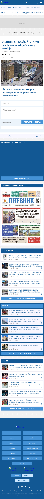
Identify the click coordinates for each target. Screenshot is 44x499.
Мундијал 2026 (28, 13)
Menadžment (4, 491)
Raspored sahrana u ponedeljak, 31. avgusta (22, 347)
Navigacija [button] (41, 2)
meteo (4, 13)
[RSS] (29, 487)
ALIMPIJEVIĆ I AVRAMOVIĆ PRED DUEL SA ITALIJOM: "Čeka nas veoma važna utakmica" (22, 393)
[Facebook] (15, 487)
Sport (37, 8)
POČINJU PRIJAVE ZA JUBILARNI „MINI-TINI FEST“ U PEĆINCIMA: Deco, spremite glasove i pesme (22, 257)
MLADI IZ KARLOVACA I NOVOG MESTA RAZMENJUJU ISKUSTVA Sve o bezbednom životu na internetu (22, 330)
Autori (32, 491)
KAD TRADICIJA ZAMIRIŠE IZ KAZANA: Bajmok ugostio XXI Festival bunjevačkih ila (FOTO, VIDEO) (22, 292)
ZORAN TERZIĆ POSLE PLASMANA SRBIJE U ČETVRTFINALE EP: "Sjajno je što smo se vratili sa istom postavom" (22, 367)
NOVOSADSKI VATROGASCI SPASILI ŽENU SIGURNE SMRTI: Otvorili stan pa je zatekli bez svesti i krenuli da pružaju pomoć (22, 312)
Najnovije (12, 8)
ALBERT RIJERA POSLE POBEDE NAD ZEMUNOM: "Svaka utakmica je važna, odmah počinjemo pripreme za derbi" (22, 385)
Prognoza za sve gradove (22, 178)
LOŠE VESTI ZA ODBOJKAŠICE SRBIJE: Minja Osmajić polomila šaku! (22, 376)
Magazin (32, 453)
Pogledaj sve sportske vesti (22, 409)
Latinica (16, 476)
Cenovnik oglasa (14, 491)
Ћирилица (27, 476)
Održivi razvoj (32, 448)
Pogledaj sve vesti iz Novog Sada (22, 353)
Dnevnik (8, 55)
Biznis (20, 8)
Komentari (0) (8, 58)
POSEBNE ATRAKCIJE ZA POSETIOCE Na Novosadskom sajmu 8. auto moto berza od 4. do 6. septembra (22, 321)
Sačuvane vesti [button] (32, 2)
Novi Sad (32, 443)
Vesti (3, 8)
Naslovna (5, 33)
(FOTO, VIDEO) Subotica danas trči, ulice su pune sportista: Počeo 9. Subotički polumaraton (22, 283)
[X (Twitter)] (22, 487)
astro (17, 13)
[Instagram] (18, 487)
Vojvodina (11, 448)
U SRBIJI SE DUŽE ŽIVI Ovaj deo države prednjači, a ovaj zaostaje (20, 45)
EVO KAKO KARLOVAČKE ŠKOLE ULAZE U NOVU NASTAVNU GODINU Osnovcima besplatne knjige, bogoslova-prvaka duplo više (22, 338)
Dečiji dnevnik (32, 458)
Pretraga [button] (37, 2)
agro (11, 13)
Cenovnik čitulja (25, 491)
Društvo (29, 8)
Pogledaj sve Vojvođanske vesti (22, 298)
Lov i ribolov (11, 458)
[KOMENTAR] (9, 136)
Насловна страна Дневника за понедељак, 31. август (22, 216)
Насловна (22, 481)
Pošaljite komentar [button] (32, 122)
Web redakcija (40, 491)
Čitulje (22, 463)
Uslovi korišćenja (6, 122)
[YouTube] (25, 487)
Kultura (12, 453)
